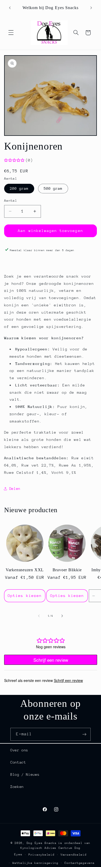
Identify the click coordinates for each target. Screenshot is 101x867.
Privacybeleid (41, 854)
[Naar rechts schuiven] (62, 616)
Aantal (10, 200)
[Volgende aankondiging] (91, 7)
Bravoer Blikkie (67, 570)
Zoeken (17, 787)
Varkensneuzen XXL (25, 570)
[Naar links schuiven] (39, 616)
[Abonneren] (84, 734)
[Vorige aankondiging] (10, 7)
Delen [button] (14, 489)
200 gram (19, 188)
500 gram (53, 188)
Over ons (19, 750)
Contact (18, 762)
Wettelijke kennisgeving (35, 863)
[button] (11, 33)
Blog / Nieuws (24, 774)
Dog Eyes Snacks (42, 843)
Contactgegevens (79, 863)
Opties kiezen (25, 595)
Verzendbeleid (74, 854)
